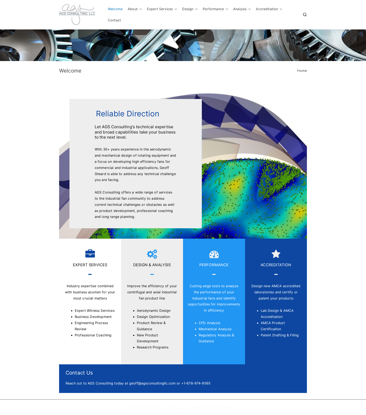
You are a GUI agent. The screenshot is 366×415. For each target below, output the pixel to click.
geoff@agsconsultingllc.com (152, 383)
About (133, 9)
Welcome (115, 9)
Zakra (209, 407)
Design (187, 9)
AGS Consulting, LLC (171, 407)
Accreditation (267, 9)
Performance (213, 9)
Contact (114, 20)
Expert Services (160, 9)
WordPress (228, 407)
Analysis (240, 9)
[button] (140, 9)
